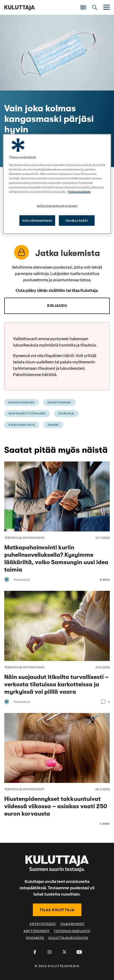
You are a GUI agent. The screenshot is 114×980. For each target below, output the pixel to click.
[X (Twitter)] (64, 952)
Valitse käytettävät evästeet (57, 205)
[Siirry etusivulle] (19, 7)
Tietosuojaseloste (72, 931)
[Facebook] (34, 952)
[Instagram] (49, 952)
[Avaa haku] (94, 7)
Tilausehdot (72, 924)
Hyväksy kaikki (77, 220)
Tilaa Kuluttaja (57, 910)
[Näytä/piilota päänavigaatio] (106, 7)
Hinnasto (35, 938)
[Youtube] (79, 952)
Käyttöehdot (37, 931)
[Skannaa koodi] (83, 7)
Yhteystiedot (42, 924)
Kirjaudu (57, 305)
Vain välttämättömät (37, 220)
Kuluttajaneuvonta (68, 938)
